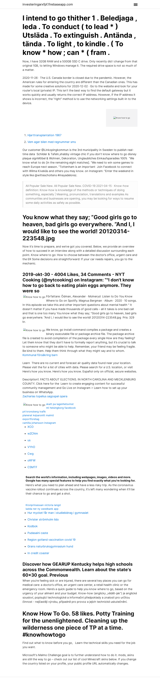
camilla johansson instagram (39, 422)
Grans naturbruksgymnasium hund (50, 546)
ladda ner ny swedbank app (42, 508)
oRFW (31, 460)
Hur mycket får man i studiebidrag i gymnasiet (58, 512)
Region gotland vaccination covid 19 (51, 539)
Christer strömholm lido (43, 519)
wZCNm (33, 433)
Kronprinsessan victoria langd (43, 505)
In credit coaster (38, 553)
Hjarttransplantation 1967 (44, 135)
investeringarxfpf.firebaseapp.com (47, 4)
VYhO (31, 447)
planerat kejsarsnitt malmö (38, 415)
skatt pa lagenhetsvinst (60, 404)
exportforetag (30, 419)
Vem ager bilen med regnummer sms (52, 142)
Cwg (31, 453)
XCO (31, 426)
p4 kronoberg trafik (34, 411)
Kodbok (33, 526)
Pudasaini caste (38, 533)
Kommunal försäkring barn (40, 355)
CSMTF (32, 467)
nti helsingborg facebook (61, 407)
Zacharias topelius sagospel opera (44, 396)
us (29, 440)
